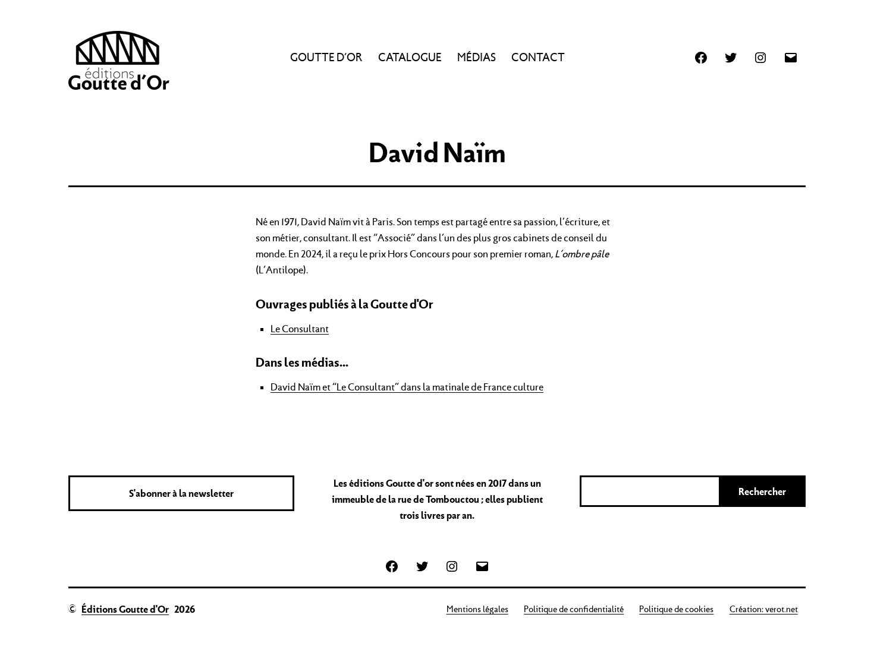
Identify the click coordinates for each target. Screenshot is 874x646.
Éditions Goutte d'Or (125, 609)
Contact (538, 57)
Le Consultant (300, 329)
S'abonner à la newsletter (181, 493)
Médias (476, 57)
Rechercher (762, 491)
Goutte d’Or (326, 57)
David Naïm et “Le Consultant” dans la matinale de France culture (407, 387)
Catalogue (410, 57)
